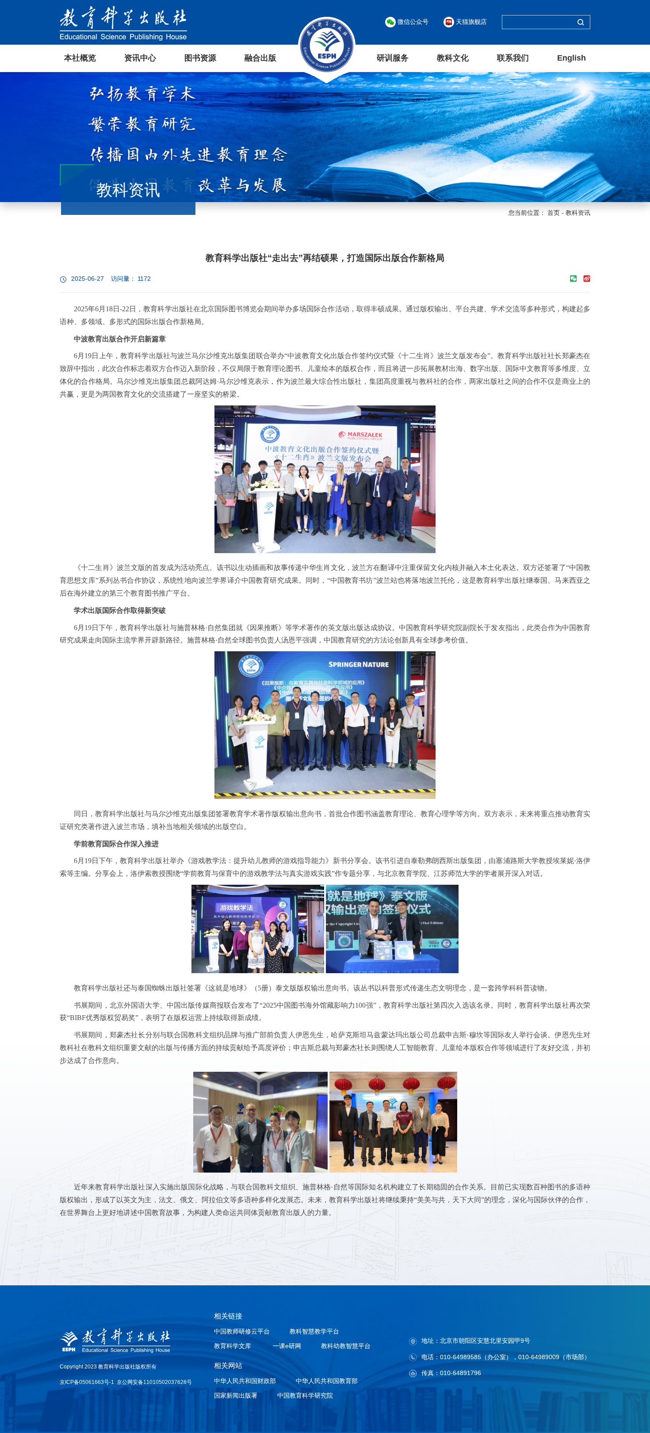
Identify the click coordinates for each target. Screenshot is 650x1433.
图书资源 (200, 57)
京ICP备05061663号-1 (87, 1382)
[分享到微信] (573, 278)
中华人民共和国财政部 (245, 1380)
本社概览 (80, 57)
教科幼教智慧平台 (346, 1345)
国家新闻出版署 (235, 1395)
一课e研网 (286, 1345)
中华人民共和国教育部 (327, 1380)
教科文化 (453, 57)
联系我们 (513, 57)
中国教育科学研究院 (305, 1395)
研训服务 (393, 57)
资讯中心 (140, 57)
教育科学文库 (232, 1345)
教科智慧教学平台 (314, 1331)
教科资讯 (578, 212)
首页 (553, 212)
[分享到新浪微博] (586, 278)
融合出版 (260, 57)
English (571, 57)
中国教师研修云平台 (242, 1331)
